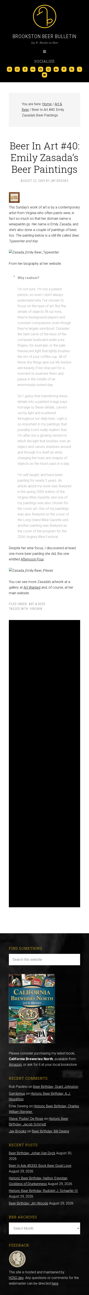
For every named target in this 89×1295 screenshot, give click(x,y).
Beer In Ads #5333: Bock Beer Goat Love (40, 1166)
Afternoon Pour (32, 559)
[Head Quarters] (17, 1266)
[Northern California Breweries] (32, 1042)
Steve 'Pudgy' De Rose (26, 1119)
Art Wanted (32, 587)
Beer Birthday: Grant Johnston (55, 1087)
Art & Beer (37, 604)
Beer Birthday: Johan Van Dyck (32, 1153)
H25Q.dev (16, 1278)
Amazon (15, 1064)
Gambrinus (17, 1094)
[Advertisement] (44, 763)
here (55, 1283)
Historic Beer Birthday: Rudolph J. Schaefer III (43, 1191)
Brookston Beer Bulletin (44, 36)
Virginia (36, 608)
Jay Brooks (17, 1131)
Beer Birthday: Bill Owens (50, 1131)
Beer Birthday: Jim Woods (28, 1203)
